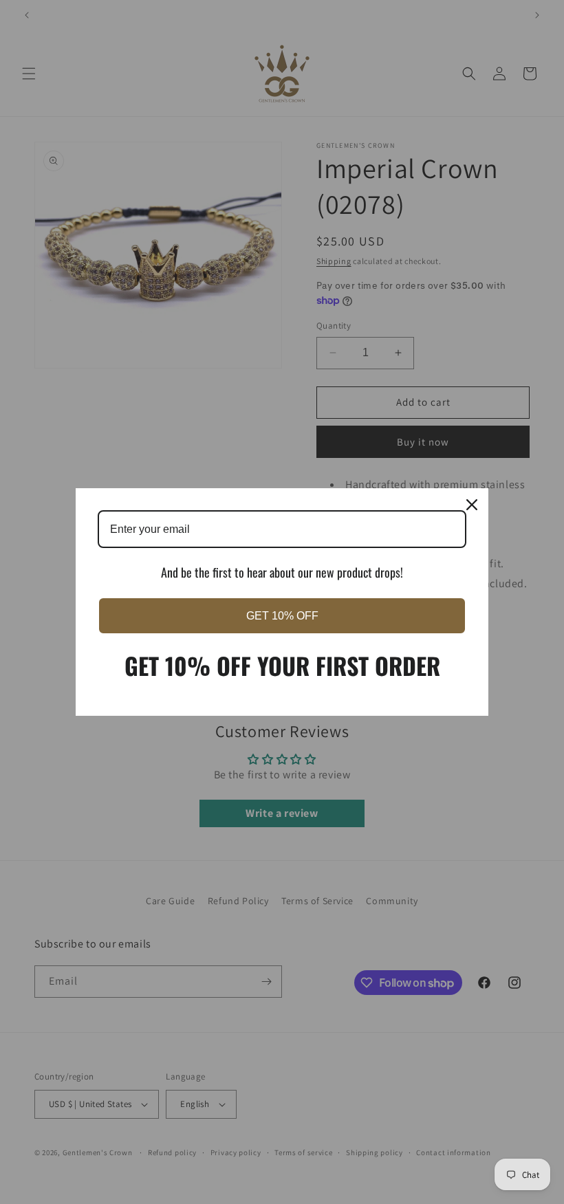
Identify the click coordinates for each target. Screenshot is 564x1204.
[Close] (471, 504)
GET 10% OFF (282, 616)
